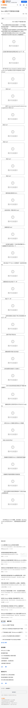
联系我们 (14, 692)
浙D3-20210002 (14, 704)
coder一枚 (3, 579)
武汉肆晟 (2, 602)
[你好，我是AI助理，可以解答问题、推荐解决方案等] (20, 5)
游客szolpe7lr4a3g (4, 609)
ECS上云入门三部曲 (5, 650)
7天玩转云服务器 (4, 658)
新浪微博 (8, 688)
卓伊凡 (2, 556)
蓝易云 (2, 564)
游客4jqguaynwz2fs (4, 548)
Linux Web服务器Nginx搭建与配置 (8, 655)
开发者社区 (6, 695)
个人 (26, 8)
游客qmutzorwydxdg (5, 617)
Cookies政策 (12, 700)
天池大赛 (10, 695)
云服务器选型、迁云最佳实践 (7, 660)
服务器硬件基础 (4, 653)
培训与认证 (14, 695)
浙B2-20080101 (14, 702)
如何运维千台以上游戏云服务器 (7, 674)
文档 (2, 695)
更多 (2, 666)
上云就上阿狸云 (4, 586)
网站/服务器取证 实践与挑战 (7, 677)
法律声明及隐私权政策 (5, 700)
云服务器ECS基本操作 (6, 663)
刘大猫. (2, 594)
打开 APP (24, 1)
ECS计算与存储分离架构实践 (7, 679)
